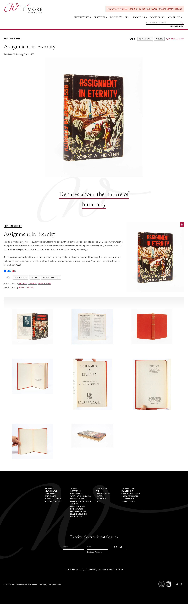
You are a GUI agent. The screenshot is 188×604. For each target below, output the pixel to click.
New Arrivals (51, 491)
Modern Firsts (44, 283)
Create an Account (130, 494)
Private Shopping (78, 499)
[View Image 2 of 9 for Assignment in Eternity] (32, 326)
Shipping (74, 488)
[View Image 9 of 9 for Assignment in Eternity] (92, 436)
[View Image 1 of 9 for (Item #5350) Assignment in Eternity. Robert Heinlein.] (155, 257)
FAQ (97, 491)
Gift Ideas (22, 283)
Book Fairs (157, 17)
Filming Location (78, 514)
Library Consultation (80, 501)
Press (98, 501)
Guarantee (75, 491)
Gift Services (76, 494)
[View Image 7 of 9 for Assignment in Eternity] (151, 384)
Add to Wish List (176, 38)
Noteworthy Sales (54, 501)
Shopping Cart (128, 488)
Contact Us (101, 488)
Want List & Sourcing (80, 496)
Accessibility (127, 499)
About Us (139, 17)
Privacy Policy (128, 501)
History (99, 496)
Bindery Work (76, 509)
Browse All (50, 488)
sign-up (118, 547)
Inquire (159, 39)
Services (99, 17)
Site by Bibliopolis (54, 584)
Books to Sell (119, 17)
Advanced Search (177, 26)
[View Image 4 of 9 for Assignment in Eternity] (151, 326)
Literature (32, 283)
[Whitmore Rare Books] (25, 8)
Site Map (42, 584)
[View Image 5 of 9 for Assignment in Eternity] (32, 376)
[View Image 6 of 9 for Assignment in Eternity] (92, 384)
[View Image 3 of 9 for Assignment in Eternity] (92, 326)
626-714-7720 (115, 569)
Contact (174, 17)
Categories (50, 494)
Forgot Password (130, 496)
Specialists (101, 499)
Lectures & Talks (78, 511)
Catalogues (50, 496)
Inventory (81, 17)
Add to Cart (145, 39)
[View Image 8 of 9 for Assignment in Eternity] (32, 441)
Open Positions (103, 494)
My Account (127, 491)
